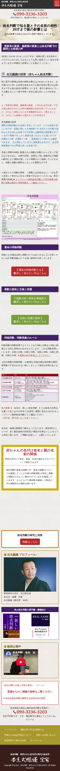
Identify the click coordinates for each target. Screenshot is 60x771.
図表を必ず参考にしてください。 (35, 355)
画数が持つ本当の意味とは (32, 729)
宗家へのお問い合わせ (46, 735)
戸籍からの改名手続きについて (18, 735)
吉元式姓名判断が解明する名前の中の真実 (25, 698)
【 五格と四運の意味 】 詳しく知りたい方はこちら (31, 319)
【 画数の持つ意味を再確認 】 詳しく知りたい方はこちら (30, 300)
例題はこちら (30, 541)
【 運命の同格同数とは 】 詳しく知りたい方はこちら (31, 271)
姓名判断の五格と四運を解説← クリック (25, 685)
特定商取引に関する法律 (15, 740)
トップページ (10, 729)
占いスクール (36, 740)
